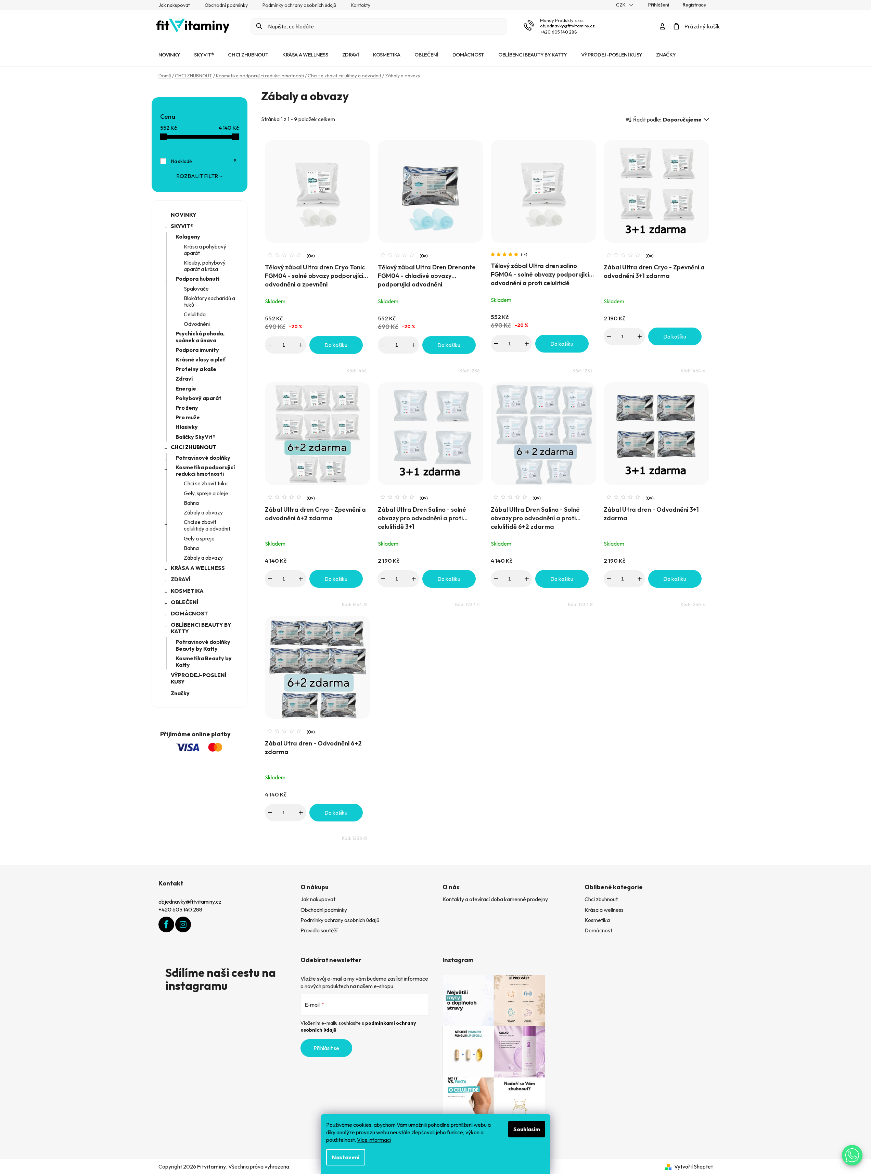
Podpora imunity (197, 349)
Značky (180, 693)
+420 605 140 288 (558, 32)
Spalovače (196, 288)
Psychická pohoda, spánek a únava (200, 336)
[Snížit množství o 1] (270, 345)
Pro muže (188, 417)
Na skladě (203, 161)
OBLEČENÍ (184, 602)
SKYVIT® (182, 225)
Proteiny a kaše (196, 369)
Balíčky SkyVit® (196, 436)
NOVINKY (183, 214)
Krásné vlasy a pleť (201, 359)
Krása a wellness (604, 909)
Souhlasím (526, 1129)
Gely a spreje (199, 538)
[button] (852, 1155)
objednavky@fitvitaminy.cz (567, 25)
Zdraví (184, 378)
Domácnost (598, 930)
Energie (186, 388)
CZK (621, 5)
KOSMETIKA (187, 590)
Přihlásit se (326, 1048)
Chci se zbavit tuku (206, 483)
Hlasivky (187, 426)
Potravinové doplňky (203, 457)
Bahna (191, 502)
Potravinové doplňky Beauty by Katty (203, 645)
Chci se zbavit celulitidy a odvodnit (207, 525)
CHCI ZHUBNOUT (193, 447)
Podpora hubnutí (197, 278)
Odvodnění (197, 323)
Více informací (374, 1139)
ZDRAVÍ (181, 579)
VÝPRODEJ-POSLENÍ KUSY (199, 678)
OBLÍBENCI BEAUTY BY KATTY (201, 628)
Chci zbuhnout (601, 899)
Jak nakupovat (174, 5)
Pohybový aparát (198, 398)
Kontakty (360, 5)
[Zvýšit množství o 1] (301, 345)
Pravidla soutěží (318, 930)
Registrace (694, 5)
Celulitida (195, 314)
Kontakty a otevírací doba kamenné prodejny (495, 899)
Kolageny (188, 236)
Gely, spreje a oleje (206, 493)
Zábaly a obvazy (203, 512)
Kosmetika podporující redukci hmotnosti (205, 470)
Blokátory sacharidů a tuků (209, 301)
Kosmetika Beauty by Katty (204, 661)
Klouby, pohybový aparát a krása (205, 265)
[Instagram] (183, 924)
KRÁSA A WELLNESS (198, 567)
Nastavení (345, 1157)
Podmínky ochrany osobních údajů (299, 5)
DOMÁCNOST (189, 613)
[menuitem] (169, 54)
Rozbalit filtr (197, 176)
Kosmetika (597, 920)
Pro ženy (187, 407)
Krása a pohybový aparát (205, 249)
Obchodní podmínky (226, 5)
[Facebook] (166, 924)
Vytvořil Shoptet (693, 1166)
